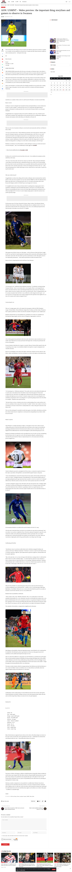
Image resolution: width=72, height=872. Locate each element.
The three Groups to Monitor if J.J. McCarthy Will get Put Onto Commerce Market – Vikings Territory (62, 40)
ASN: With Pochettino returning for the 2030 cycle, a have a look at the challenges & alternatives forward (62, 865)
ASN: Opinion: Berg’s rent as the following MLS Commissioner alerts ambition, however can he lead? (27, 865)
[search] (64, 1)
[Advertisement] (27, 94)
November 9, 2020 (24, 150)
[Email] (2, 83)
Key (13, 796)
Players (15, 796)
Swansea (24, 796)
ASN (11, 796)
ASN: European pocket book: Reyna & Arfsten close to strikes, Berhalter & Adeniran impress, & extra (45, 865)
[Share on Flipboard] (2, 59)
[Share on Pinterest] (2, 61)
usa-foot (2, 16)
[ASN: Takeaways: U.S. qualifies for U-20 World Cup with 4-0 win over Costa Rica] (9, 858)
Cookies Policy (22, 870)
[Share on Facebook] (2, 53)
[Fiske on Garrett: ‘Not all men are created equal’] (53, 47)
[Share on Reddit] (2, 72)
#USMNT (35, 145)
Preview (18, 796)
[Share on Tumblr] (2, 70)
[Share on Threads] (2, 80)
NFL (58, 42)
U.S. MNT (3, 7)
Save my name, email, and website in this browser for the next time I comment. (15, 835)
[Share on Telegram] (2, 78)
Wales (31, 796)
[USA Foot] (3, 1)
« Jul (50, 94)
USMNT (28, 796)
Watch (33, 796)
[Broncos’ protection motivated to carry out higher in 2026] (53, 52)
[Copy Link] (2, 86)
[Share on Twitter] (2, 56)
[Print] (2, 88)
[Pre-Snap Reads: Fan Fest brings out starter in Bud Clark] (53, 57)
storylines (21, 796)
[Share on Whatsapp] (2, 64)
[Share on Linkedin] (2, 67)
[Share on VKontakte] (2, 75)
